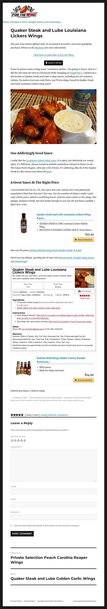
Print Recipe (86, 291)
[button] (80, 296)
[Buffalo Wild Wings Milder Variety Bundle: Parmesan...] (23, 366)
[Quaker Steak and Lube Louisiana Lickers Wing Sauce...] (23, 223)
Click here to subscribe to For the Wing (54, 55)
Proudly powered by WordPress (50, 601)
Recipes (15, 22)
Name (13, 486)
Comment (16, 447)
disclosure (40, 47)
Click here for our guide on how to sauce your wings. (70, 321)
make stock (23, 305)
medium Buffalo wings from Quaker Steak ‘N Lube (55, 250)
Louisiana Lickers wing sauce (41, 160)
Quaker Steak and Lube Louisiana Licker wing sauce (39, 308)
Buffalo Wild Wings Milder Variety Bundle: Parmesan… (61, 360)
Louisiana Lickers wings (74, 398)
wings (81, 400)
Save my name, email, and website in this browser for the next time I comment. (47, 526)
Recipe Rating (18, 436)
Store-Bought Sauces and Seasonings (41, 22)
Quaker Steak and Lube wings (59, 400)
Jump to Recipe (55, 63)
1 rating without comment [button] (53, 415)
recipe (75, 400)
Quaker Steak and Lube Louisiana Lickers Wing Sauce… (64, 216)
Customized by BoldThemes (84, 601)
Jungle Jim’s (76, 72)
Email (14, 499)
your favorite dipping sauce (33, 329)
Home (6, 22)
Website (15, 512)
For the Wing (16, 601)
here (48, 171)
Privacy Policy (29, 601)
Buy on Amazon (85, 239)
